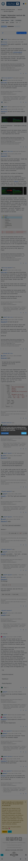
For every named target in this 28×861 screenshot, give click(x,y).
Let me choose (4, 433)
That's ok (24, 433)
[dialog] (14, 430)
